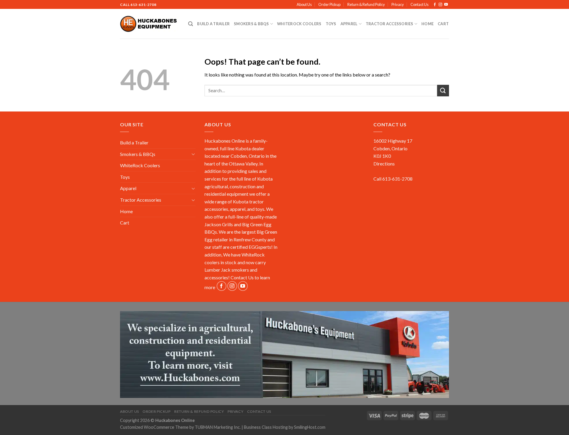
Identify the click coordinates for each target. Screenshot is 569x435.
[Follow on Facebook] (435, 5)
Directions (384, 163)
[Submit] (443, 90)
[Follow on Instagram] (440, 5)
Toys (331, 23)
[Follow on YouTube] (446, 5)
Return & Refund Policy (366, 4)
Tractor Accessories (389, 23)
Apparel (349, 23)
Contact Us (419, 4)
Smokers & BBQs (251, 23)
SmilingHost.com (309, 427)
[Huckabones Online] (149, 24)
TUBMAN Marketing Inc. (218, 427)
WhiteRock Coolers (299, 23)
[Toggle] (193, 153)
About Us (304, 4)
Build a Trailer (213, 23)
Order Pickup (329, 4)
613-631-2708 (143, 4)
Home (427, 23)
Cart (443, 23)
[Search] (190, 24)
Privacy (397, 4)
